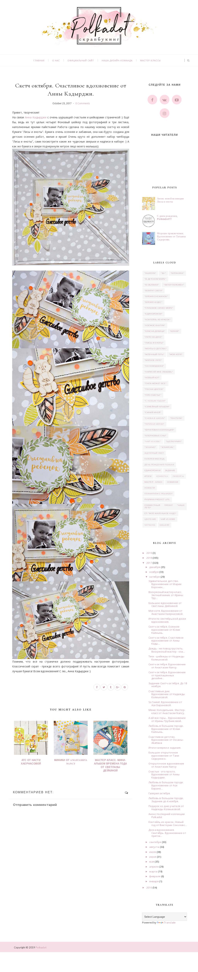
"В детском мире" (155, 279)
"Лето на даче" (153, 337)
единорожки (152, 470)
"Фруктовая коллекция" (159, 430)
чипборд (149, 525)
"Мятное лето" (153, 360)
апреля (154, 866)
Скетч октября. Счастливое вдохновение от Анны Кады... (166, 640)
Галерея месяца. (154, 459)
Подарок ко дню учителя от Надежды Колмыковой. (166, 807)
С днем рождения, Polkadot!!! (167, 217)
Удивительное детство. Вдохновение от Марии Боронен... (165, 584)
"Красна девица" (154, 331)
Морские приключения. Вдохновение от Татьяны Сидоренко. (171, 236)
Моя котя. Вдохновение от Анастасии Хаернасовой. (165, 612)
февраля (154, 876)
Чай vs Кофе (168, 519)
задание (170, 470)
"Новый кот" (152, 377)
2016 (149, 887)
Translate (170, 922)
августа (154, 847)
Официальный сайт (80, 60)
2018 (149, 557)
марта (153, 871)
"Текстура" (176, 418)
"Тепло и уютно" (154, 424)
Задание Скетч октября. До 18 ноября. (167, 685)
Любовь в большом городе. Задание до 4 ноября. (166, 799)
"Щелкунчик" (174, 441)
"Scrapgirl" (167, 447)
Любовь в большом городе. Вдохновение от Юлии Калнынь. (166, 729)
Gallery (164, 525)
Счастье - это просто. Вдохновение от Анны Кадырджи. (164, 774)
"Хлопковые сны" (155, 435)
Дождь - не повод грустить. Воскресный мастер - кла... (166, 650)
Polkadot (41, 947)
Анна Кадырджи (36, 117)
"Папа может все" (155, 383)
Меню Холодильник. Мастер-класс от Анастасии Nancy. (166, 711)
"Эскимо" (150, 447)
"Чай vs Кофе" (152, 441)
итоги (148, 476)
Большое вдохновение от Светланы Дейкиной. (165, 604)
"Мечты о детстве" (155, 348)
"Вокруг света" (153, 290)
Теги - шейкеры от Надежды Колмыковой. (166, 658)
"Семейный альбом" (157, 406)
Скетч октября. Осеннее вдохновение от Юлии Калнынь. (164, 629)
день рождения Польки (159, 464)
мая (151, 861)
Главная (38, 60)
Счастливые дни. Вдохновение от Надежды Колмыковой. (166, 694)
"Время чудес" (153, 302)
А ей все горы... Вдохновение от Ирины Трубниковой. (167, 719)
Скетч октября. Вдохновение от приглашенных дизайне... (167, 675)
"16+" (163, 273)
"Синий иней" (152, 412)
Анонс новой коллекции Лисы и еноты (170, 200)
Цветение (150, 519)
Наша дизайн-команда (117, 60)
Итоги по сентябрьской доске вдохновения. (167, 620)
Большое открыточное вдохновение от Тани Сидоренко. (163, 755)
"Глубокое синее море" (158, 308)
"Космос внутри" (154, 325)
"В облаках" (151, 285)
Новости (149, 488)
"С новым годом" (155, 401)
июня (152, 856)
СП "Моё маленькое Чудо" (160, 513)
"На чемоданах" (154, 366)
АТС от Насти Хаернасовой (31, 762)
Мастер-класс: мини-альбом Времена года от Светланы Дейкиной (110, 765)
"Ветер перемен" (174, 285)
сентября (155, 842)
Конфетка (162, 476)
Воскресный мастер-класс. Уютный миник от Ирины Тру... (165, 595)
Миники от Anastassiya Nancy (70, 762)
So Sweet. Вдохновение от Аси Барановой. (165, 703)
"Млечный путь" (154, 354)
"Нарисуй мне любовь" (158, 372)
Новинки (172, 482)
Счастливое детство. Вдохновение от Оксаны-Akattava (166, 740)
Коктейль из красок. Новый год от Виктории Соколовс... (167, 823)
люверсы (178, 476)
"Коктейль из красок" (157, 319)
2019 (149, 553)
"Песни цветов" (154, 389)
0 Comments (82, 103)
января (154, 881)
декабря (154, 567)
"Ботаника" (177, 273)
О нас (56, 60)
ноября (154, 572)
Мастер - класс (153, 482)
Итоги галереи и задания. (164, 747)
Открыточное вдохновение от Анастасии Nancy (166, 765)
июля (152, 852)
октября (154, 576)
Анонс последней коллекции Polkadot (166, 815)
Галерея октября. (159, 793)
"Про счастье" (152, 395)
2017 (149, 563)
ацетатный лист (154, 453)
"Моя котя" (175, 354)
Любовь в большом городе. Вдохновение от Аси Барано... (166, 785)
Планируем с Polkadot (158, 493)
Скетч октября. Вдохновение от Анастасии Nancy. (167, 666)
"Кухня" (174, 331)
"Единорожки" (153, 314)
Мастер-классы (150, 60)
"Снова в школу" (154, 418)
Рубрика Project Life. (157, 499)
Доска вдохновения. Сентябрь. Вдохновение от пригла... (167, 833)
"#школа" (150, 273)
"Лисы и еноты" (154, 343)
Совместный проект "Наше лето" (164, 506)
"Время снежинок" (156, 296)
